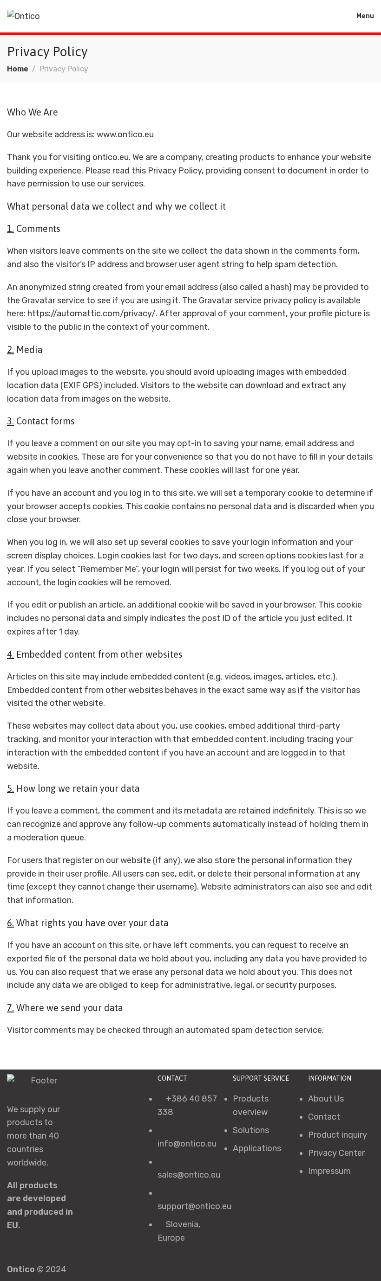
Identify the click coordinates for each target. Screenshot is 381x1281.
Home (17, 68)
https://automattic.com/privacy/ (91, 313)
